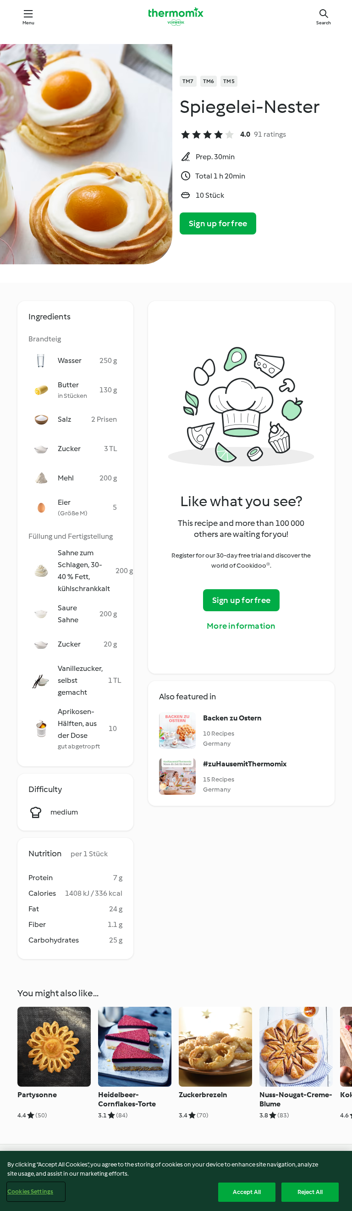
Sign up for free (218, 223)
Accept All (247, 1192)
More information (241, 626)
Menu (28, 23)
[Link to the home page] (176, 16)
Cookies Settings (30, 1191)
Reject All (310, 1192)
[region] (176, 1181)
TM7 (188, 81)
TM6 (208, 81)
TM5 (229, 81)
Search (323, 23)
